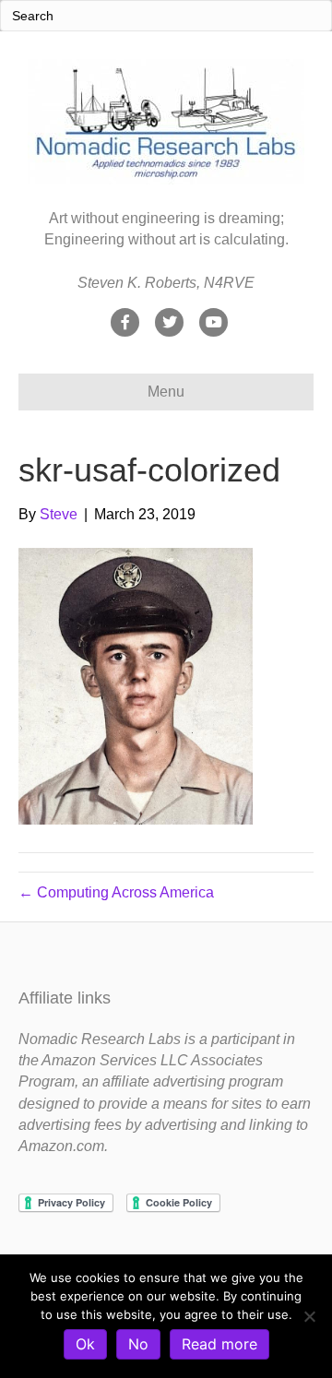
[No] (309, 1316)
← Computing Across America (116, 892)
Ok (85, 1344)
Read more (219, 1344)
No (138, 1344)
